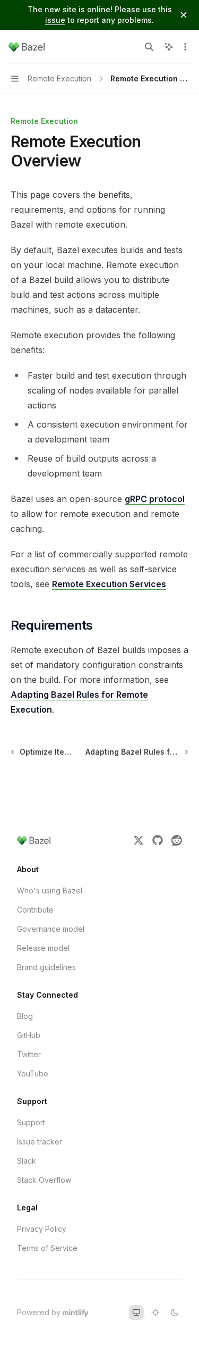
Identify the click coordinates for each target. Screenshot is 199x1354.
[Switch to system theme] (136, 1312)
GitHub (28, 1035)
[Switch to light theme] (155, 1312)
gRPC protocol (155, 499)
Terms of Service (47, 1247)
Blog (25, 1016)
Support (31, 1122)
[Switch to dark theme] (174, 1312)
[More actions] (185, 46)
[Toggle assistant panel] (169, 47)
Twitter (29, 1054)
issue (55, 19)
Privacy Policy (41, 1228)
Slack (26, 1160)
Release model (43, 947)
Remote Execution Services (109, 584)
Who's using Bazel (49, 890)
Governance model (50, 928)
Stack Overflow (44, 1179)
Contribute (35, 909)
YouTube (32, 1073)
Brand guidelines (46, 967)
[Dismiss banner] (184, 15)
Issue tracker (39, 1141)
